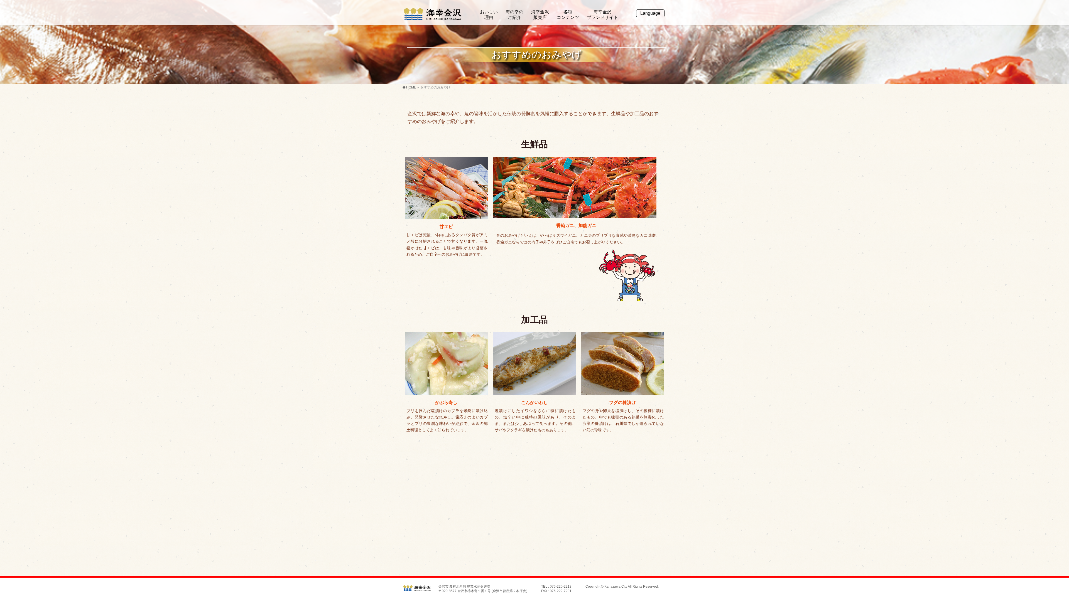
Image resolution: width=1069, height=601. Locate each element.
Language (650, 13)
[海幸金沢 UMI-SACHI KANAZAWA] (432, 14)
